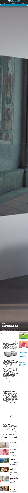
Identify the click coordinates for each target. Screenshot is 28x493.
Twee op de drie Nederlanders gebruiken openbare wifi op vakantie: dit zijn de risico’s (14, 488)
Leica (15, 434)
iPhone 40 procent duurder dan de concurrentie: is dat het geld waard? (14, 452)
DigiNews (15, 442)
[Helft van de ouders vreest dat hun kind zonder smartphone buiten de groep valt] (4, 469)
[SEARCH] (27, 5)
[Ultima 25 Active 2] (4, 445)
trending (22, 3)
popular (13, 3)
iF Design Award (11, 434)
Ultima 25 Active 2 (12, 444)
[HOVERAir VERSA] (4, 460)
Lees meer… (11, 447)
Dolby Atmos (2, 434)
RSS (23, 349)
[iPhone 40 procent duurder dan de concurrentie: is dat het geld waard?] (4, 452)
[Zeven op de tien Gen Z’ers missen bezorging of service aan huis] (4, 479)
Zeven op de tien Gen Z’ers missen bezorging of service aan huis (14, 478)
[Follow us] (25, 5)
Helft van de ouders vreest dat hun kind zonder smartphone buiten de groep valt (14, 469)
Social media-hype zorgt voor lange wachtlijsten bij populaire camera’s (23, 365)
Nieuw (5, 3)
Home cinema (7, 434)
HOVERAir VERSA (12, 459)
